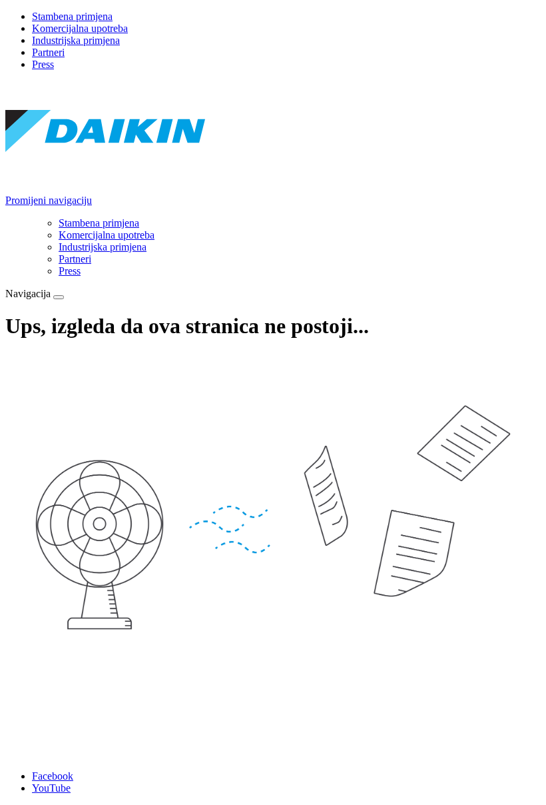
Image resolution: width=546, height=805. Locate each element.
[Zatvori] (58, 297)
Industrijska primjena (76, 40)
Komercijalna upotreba (80, 28)
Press (43, 64)
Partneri (48, 52)
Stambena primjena (72, 16)
